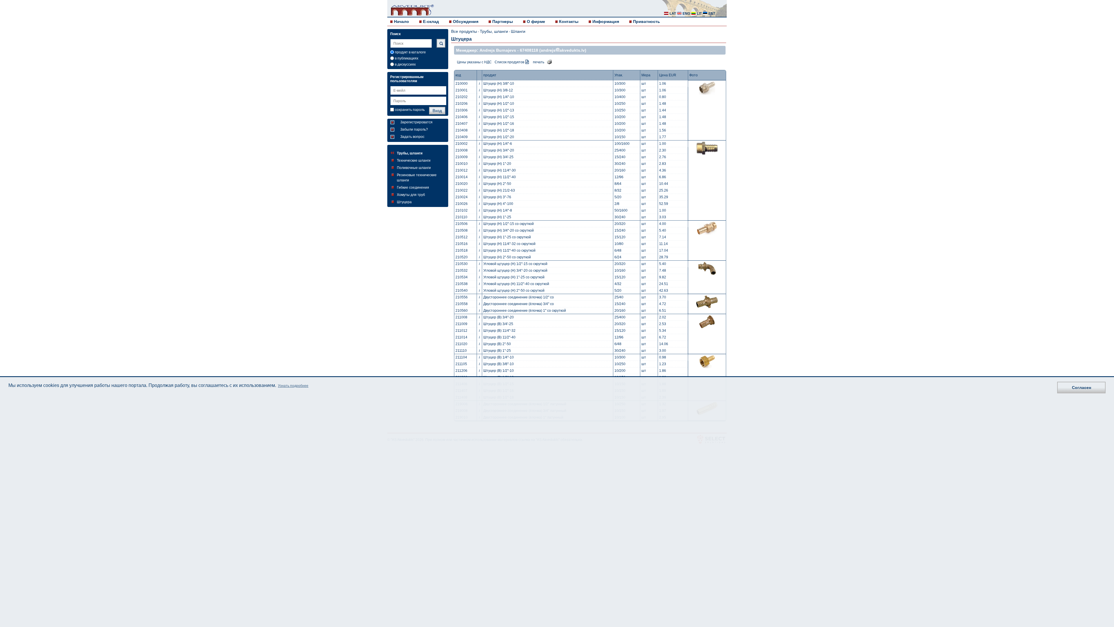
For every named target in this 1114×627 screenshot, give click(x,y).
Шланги (518, 31)
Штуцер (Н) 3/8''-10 (498, 84)
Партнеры (502, 21)
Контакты (568, 21)
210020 (461, 184)
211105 (461, 364)
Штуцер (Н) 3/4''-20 (498, 150)
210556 (461, 297)
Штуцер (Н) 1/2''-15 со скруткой (508, 224)
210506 (461, 224)
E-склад (431, 21)
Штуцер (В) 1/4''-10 (498, 357)
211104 (461, 357)
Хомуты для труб (411, 195)
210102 (461, 210)
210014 (461, 177)
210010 (461, 164)
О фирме (536, 21)
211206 (461, 371)
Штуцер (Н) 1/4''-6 (497, 144)
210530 (461, 264)
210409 (461, 137)
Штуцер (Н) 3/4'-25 (498, 157)
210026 (461, 204)
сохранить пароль (410, 110)
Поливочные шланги (414, 168)
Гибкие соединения (413, 187)
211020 (461, 344)
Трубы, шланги (409, 153)
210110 (461, 217)
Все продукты (464, 31)
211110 (461, 351)
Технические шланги (414, 160)
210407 (461, 124)
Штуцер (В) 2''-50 (497, 344)
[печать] (548, 62)
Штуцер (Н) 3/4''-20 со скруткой (508, 230)
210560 (461, 311)
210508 (461, 230)
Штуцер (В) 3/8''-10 (498, 364)
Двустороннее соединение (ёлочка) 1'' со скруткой (524, 311)
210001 (461, 90)
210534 (461, 277)
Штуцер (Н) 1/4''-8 (497, 210)
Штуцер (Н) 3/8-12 (498, 90)
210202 (461, 97)
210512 (461, 237)
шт (643, 84)
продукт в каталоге (410, 52)
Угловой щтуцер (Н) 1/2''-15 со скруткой (515, 264)
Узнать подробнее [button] (293, 386)
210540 (461, 291)
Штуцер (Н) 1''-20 (497, 164)
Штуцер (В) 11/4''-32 (499, 331)
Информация (605, 21)
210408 (461, 130)
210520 (461, 257)
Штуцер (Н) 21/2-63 (499, 190)
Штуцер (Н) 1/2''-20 (498, 137)
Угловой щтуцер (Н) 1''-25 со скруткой (514, 277)
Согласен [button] (1081, 387)
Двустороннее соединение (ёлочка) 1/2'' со (518, 297)
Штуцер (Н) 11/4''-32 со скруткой (509, 244)
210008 (461, 150)
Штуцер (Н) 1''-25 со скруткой (507, 237)
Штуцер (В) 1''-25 (497, 351)
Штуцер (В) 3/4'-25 (498, 324)
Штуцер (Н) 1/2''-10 (498, 104)
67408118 (529, 50)
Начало (401, 21)
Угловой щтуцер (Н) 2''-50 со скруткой (514, 291)
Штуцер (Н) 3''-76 (497, 197)
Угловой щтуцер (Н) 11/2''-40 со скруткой (516, 284)
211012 (461, 331)
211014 (461, 337)
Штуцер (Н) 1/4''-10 (498, 97)
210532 (461, 271)
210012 (461, 170)
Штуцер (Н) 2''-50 (497, 184)
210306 (461, 110)
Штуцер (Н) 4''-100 (498, 204)
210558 (461, 304)
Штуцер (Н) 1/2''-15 (498, 117)
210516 (461, 244)
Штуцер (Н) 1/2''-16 (498, 124)
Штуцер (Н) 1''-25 (497, 217)
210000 (461, 84)
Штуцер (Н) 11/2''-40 (499, 177)
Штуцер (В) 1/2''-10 (498, 371)
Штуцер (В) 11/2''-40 (499, 337)
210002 (461, 144)
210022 (461, 190)
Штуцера (404, 202)
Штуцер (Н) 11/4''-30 (499, 170)
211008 (461, 317)
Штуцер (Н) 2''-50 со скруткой (507, 257)
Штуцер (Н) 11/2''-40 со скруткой (509, 250)
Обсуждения (465, 21)
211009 (461, 324)
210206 (461, 104)
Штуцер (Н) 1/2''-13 (498, 110)
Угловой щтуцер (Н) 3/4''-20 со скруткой (515, 271)
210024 (461, 197)
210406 (461, 117)
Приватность (646, 21)
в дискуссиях (405, 64)
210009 (461, 157)
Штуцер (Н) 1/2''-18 (498, 130)
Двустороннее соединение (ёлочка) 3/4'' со (518, 304)
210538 (461, 284)
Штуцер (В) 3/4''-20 (498, 317)
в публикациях (406, 58)
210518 (461, 250)
